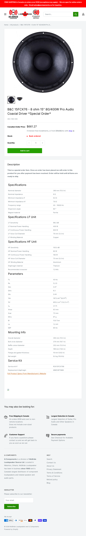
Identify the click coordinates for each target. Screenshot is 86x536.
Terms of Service (53, 476)
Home (6, 25)
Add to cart (24, 151)
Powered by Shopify (11, 529)
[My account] (83, 14)
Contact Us (51, 463)
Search (49, 459)
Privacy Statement (54, 469)
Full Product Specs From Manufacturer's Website (26, 373)
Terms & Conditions (54, 473)
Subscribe (11, 506)
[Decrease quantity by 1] (29, 143)
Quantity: (11, 143)
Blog (48, 483)
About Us (50, 466)
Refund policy (52, 479)
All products (14, 25)
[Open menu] (5, 14)
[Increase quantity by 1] (42, 143)
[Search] (75, 14)
